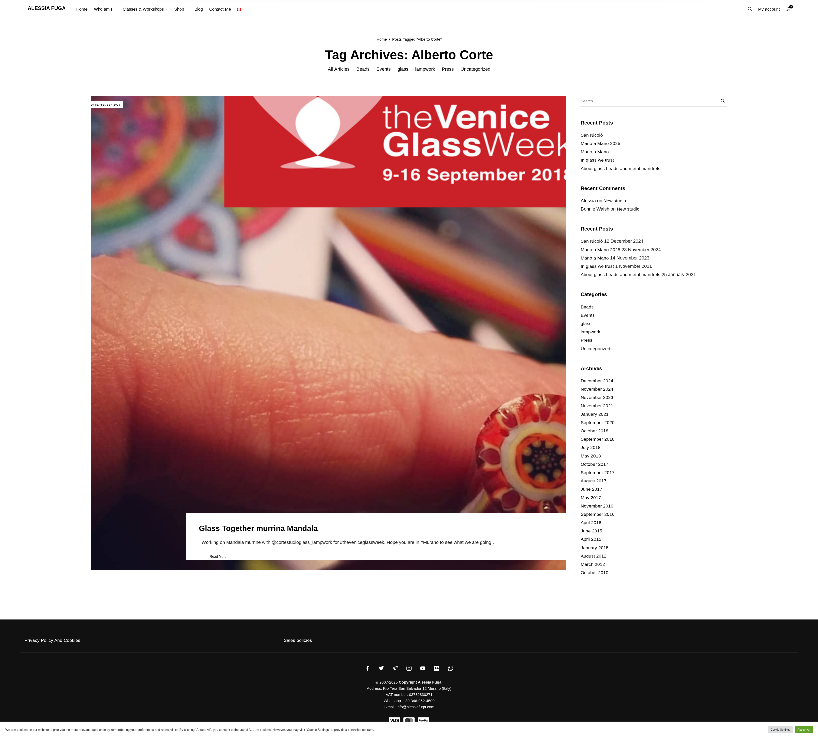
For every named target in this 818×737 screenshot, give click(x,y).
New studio (614, 200)
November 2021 (597, 405)
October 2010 (594, 572)
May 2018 (591, 455)
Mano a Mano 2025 (600, 143)
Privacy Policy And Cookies (52, 640)
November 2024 (597, 389)
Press (448, 69)
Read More (218, 556)
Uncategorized (475, 69)
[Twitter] (381, 668)
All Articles (339, 69)
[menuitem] (85, 9)
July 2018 (591, 447)
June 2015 (591, 530)
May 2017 (591, 497)
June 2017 (591, 489)
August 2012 (593, 555)
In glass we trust (597, 160)
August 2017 (593, 480)
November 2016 (597, 505)
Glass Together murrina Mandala (258, 528)
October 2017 (594, 464)
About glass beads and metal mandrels (620, 168)
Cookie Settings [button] (780, 729)
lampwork (425, 69)
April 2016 (591, 522)
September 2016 (598, 514)
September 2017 (598, 472)
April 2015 (591, 539)
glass (402, 69)
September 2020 (598, 422)
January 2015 (595, 547)
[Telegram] (395, 668)
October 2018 (594, 430)
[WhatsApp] (450, 668)
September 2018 (598, 439)
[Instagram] (409, 668)
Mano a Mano (595, 151)
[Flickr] (436, 668)
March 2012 (593, 564)
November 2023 (597, 397)
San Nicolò (592, 135)
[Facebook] (367, 668)
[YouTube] (422, 668)
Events (383, 69)
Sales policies (298, 640)
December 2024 (597, 380)
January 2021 (595, 414)
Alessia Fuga (47, 8)
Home (382, 39)
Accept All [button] (804, 729)
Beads (363, 69)
